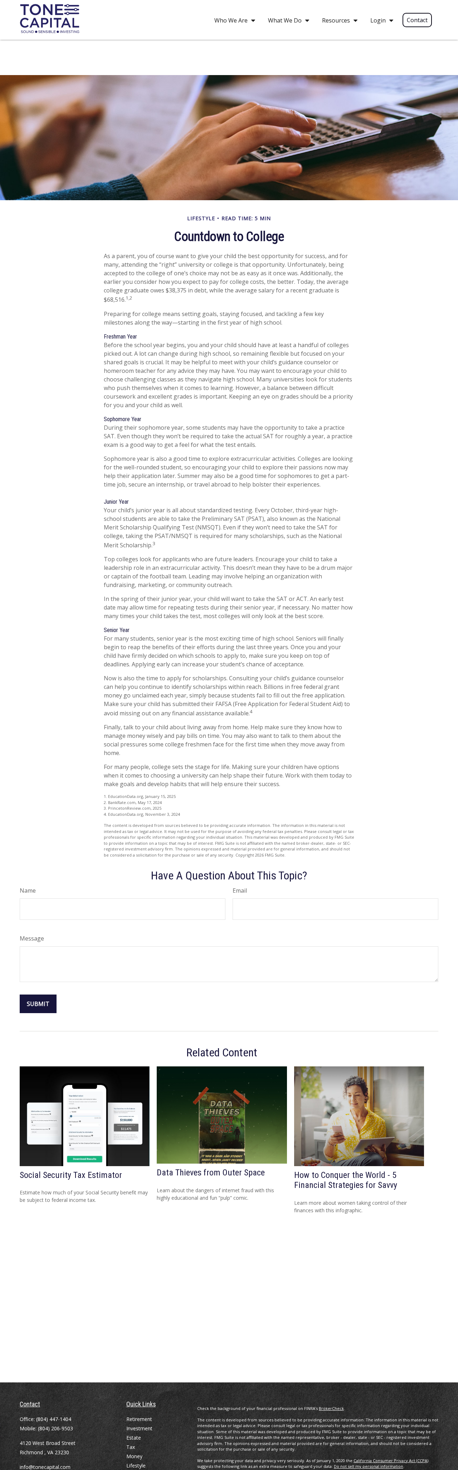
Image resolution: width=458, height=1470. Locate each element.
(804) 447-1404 (53, 1419)
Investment (139, 1428)
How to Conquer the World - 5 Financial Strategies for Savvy (345, 1180)
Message (32, 938)
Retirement (139, 1419)
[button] (232, 20)
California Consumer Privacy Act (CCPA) (391, 1460)
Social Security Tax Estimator (71, 1175)
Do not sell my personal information (368, 1466)
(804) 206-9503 (55, 1428)
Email (240, 890)
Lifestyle (136, 1465)
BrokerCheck (331, 1408)
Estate (133, 1437)
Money (134, 1456)
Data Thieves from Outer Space (211, 1173)
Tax (130, 1447)
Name (28, 890)
